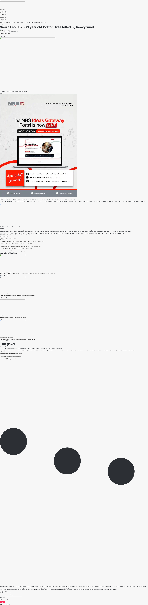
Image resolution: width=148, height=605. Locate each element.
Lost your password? (5, 604)
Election (2, 272)
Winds (28, 234)
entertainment (3, 294)
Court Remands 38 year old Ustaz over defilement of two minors (17, 246)
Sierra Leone (18, 234)
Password (2, 597)
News (1, 24)
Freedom (12, 234)
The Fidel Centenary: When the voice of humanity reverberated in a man (18, 339)
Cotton (8, 234)
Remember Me (4, 599)
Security (9, 272)
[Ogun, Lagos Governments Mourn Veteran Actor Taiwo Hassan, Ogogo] (12, 277)
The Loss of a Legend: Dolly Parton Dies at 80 (12, 243)
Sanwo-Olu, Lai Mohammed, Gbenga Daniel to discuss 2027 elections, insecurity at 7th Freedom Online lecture (27, 273)
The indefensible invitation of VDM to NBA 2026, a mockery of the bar (18, 241)
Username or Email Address (6, 595)
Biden (5, 234)
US (26, 234)
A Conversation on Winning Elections (10, 251)
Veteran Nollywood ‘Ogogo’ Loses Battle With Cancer (13, 317)
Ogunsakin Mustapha (5, 33)
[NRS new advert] (38, 196)
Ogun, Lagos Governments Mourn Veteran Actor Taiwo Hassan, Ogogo (17, 295)
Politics (5, 272)
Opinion (11, 337)
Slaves (22, 234)
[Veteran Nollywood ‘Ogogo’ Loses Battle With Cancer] (12, 299)
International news (4, 337)
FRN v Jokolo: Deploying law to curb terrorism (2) (13, 248)
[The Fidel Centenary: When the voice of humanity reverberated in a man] (12, 321)
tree (25, 234)
